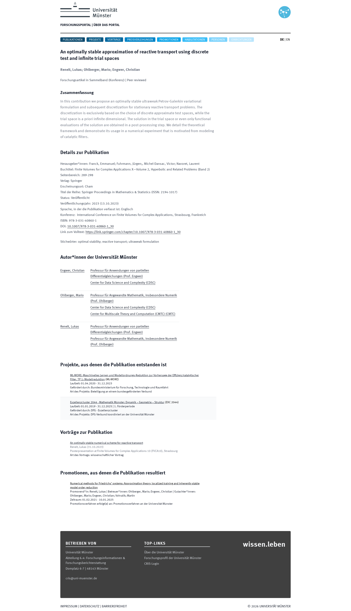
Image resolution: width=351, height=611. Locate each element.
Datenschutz (89, 606)
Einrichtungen (241, 39)
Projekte (95, 39)
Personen (218, 39)
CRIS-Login (151, 564)
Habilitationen (195, 39)
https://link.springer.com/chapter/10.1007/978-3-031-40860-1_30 (133, 232)
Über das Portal (106, 25)
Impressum (68, 606)
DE (282, 39)
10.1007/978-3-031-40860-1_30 (90, 226)
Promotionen (168, 39)
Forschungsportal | (76, 25)
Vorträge (114, 39)
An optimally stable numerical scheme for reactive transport (106, 443)
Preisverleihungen (140, 39)
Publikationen (72, 39)
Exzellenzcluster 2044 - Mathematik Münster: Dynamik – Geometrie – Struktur (117, 402)
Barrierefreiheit (114, 606)
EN (288, 39)
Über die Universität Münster (164, 552)
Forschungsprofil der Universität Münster (172, 558)
